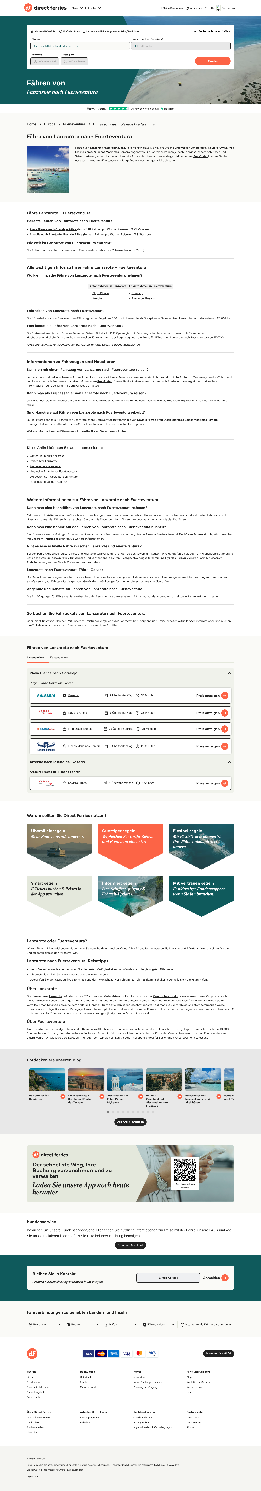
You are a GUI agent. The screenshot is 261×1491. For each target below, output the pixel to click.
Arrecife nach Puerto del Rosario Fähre (56, 234)
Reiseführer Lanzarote (44, 461)
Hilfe (189, 1392)
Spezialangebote (36, 1392)
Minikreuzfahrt (88, 1387)
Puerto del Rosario (143, 298)
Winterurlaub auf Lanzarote (47, 456)
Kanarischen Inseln (165, 996)
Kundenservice (195, 1387)
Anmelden (139, 1377)
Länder (31, 1377)
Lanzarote (96, 147)
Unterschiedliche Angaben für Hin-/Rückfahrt (112, 31)
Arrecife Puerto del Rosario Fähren (55, 772)
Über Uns (32, 1432)
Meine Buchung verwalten (147, 1382)
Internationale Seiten (38, 1417)
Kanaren (87, 1029)
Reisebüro (85, 1422)
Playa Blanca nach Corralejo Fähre (53, 229)
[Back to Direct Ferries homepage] (45, 8)
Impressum (32, 1476)
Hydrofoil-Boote (176, 558)
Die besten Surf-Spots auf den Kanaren (54, 476)
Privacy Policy (141, 1422)
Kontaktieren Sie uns (198, 1382)
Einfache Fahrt (71, 31)
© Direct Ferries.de (36, 1459)
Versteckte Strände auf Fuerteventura (53, 471)
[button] (130, 673)
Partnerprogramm (90, 1417)
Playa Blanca (100, 293)
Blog (189, 1377)
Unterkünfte (86, 1377)
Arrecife (97, 298)
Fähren (190, 1427)
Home (31, 124)
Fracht (83, 1382)
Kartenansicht (59, 657)
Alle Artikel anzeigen (130, 1121)
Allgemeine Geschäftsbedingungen (152, 1427)
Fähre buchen (34, 1397)
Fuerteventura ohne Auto (45, 466)
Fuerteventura (74, 124)
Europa (49, 124)
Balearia (201, 147)
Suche (213, 61)
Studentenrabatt (36, 1427)
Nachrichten (33, 1422)
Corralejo (137, 293)
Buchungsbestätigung (145, 1387)
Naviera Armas (217, 147)
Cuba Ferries (194, 1422)
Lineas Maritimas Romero (113, 152)
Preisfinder (200, 156)
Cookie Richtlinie (142, 1417)
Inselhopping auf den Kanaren (49, 481)
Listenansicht (35, 657)
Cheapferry (193, 1417)
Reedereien (33, 1382)
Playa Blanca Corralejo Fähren (52, 683)
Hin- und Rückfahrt (45, 31)
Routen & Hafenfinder (39, 1387)
